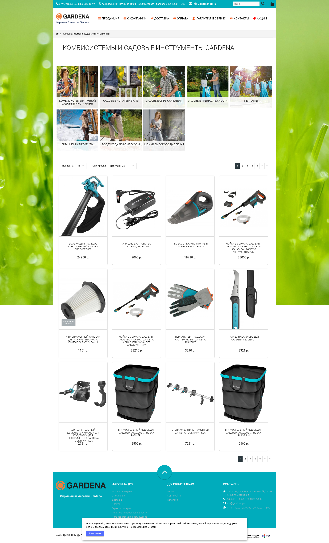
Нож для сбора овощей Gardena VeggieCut (244, 338)
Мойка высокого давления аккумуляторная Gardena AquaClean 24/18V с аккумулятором (243, 247)
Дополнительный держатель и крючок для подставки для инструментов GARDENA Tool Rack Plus (83, 435)
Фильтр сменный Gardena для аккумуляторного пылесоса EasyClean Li (83, 339)
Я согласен (95, 533)
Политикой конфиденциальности (136, 526)
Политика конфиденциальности (129, 512)
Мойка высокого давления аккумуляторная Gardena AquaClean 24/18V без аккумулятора (136, 340)
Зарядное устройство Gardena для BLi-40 (136, 245)
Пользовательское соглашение (129, 516)
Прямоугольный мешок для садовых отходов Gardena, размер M (243, 432)
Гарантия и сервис (122, 508)
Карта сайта (174, 495)
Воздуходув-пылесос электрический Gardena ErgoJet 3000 (83, 246)
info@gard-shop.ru (236, 503)
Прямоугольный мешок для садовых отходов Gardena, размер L (136, 432)
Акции (170, 491)
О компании (118, 495)
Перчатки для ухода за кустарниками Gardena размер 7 (190, 339)
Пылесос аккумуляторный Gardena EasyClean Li (190, 245)
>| (267, 165)
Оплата (116, 504)
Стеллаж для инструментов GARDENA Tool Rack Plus (190, 431)
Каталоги (172, 499)
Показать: (67, 165)
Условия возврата (122, 491)
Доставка (117, 499)
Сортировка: (99, 165)
